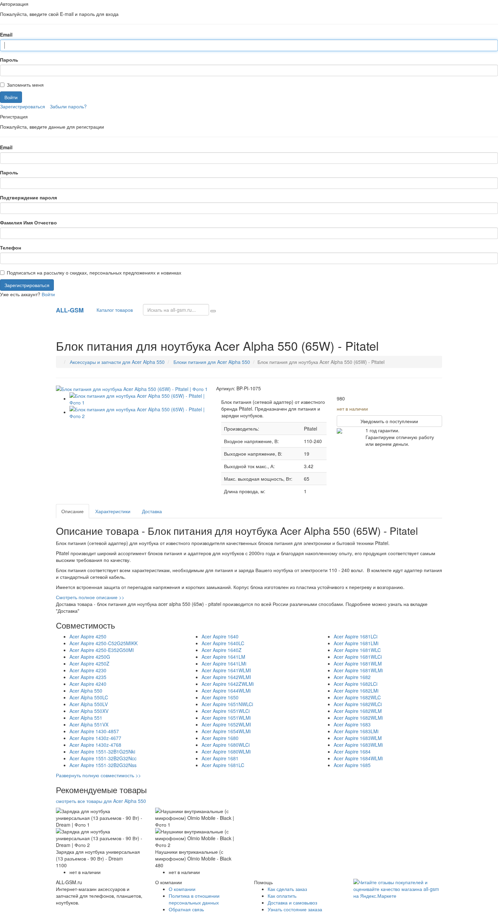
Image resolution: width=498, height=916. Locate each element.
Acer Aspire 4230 (87, 670)
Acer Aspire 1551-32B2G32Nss (103, 765)
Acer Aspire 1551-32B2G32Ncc (103, 758)
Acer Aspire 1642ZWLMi (228, 683)
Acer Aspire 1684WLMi (358, 758)
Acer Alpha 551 (85, 717)
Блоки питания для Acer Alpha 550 (211, 361)
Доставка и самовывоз (292, 902)
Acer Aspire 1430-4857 (94, 731)
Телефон (10, 247)
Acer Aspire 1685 (352, 765)
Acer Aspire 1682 (352, 677)
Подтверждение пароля (28, 197)
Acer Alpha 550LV (88, 704)
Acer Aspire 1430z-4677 (95, 738)
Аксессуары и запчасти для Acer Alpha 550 (117, 361)
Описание (72, 511)
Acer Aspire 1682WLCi (358, 704)
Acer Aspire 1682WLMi (358, 717)
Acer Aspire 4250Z (89, 663)
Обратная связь (186, 909)
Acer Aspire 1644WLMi (226, 690)
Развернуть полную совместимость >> (98, 775)
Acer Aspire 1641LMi (224, 663)
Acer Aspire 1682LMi (356, 690)
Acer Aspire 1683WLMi (358, 744)
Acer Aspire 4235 (87, 677)
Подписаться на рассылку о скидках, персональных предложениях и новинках (94, 272)
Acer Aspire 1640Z (222, 650)
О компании (182, 889)
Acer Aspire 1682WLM (358, 710)
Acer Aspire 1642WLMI (226, 677)
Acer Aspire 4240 (87, 683)
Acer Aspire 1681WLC (357, 650)
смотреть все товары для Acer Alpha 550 (101, 801)
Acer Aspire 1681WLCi (358, 656)
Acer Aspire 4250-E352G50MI (101, 650)
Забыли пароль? (68, 106)
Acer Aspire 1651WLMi (226, 717)
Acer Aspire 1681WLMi (358, 670)
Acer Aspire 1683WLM (358, 738)
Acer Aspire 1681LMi (356, 643)
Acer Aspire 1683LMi (356, 731)
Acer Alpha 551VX (88, 724)
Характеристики (112, 511)
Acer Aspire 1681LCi (355, 636)
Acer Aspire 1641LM (223, 656)
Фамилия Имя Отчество (28, 222)
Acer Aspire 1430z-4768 (95, 744)
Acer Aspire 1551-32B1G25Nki (102, 751)
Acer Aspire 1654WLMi (226, 731)
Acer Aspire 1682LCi (355, 683)
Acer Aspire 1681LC (223, 765)
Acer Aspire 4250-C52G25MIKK (103, 643)
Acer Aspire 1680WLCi (226, 744)
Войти (48, 294)
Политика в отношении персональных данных (194, 899)
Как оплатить (282, 895)
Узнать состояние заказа (295, 909)
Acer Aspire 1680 (220, 738)
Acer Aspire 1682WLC (357, 697)
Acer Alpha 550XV (88, 710)
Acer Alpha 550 (85, 690)
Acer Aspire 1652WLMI (226, 724)
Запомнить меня (25, 84)
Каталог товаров (113, 309)
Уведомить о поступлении (389, 421)
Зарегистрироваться (22, 106)
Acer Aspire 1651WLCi (226, 710)
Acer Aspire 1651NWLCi (227, 704)
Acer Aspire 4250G (89, 656)
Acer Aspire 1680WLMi (226, 751)
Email (6, 34)
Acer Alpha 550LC (88, 697)
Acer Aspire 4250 (87, 636)
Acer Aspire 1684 (352, 751)
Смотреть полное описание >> (90, 597)
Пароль (9, 59)
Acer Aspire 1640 (220, 636)
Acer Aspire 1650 (220, 697)
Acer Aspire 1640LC (223, 643)
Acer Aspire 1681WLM (358, 663)
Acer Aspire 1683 (352, 724)
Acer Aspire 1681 (220, 758)
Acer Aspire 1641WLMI (226, 670)
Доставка (152, 511)
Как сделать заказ (287, 889)
